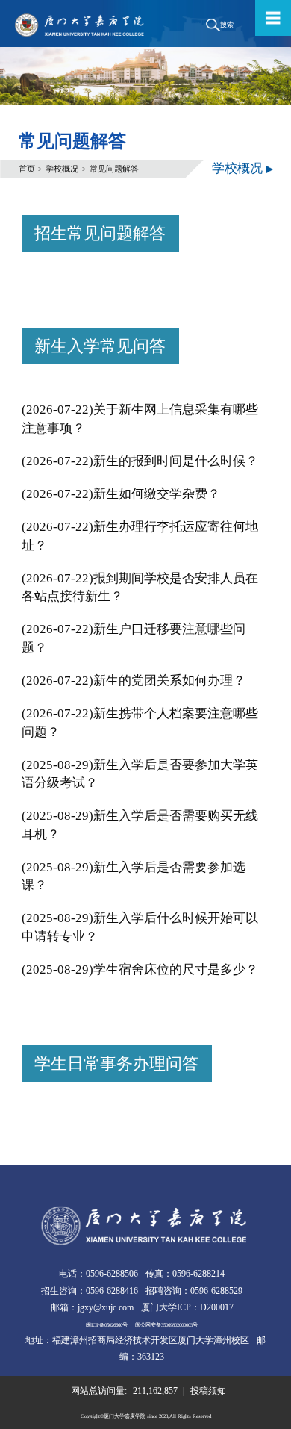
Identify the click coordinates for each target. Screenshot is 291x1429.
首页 (27, 168)
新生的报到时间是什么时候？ (140, 461)
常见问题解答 (114, 168)
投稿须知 (208, 1391)
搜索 (227, 24)
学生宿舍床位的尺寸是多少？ (140, 969)
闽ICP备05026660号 (107, 1324)
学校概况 (62, 168)
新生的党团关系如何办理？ (133, 680)
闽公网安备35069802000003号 (166, 1324)
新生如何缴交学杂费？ (121, 494)
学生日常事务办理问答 (116, 1063)
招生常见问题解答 (100, 233)
